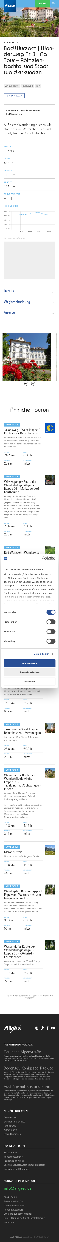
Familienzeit (10, 1125)
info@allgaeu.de (17, 1188)
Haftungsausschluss (13, 1209)
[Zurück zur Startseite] (29, 6)
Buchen (43, 3)
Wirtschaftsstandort (13, 1156)
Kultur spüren (10, 1130)
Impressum (9, 1222)
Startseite (11, 42)
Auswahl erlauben (29, 672)
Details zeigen (41, 653)
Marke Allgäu (10, 1152)
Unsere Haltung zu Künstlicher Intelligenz (24, 1218)
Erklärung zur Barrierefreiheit (18, 1213)
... (22, 42)
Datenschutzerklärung (14, 1205)
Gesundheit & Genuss (14, 1121)
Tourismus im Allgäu (14, 1160)
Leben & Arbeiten (12, 1134)
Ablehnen (29, 681)
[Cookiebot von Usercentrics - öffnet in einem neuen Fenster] (42, 558)
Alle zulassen (29, 663)
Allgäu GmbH (10, 1197)
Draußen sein (10, 1117)
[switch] (50, 621)
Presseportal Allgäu (13, 1201)
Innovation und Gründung (16, 1169)
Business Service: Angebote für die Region (24, 1164)
